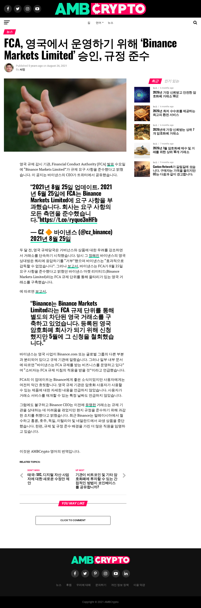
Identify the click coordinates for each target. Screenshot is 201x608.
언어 (98, 22)
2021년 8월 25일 (50, 238)
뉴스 (110, 22)
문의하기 (100, 585)
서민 (22, 69)
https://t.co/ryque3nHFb (68, 219)
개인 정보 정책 (120, 585)
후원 (69, 585)
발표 (110, 164)
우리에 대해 (83, 585)
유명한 (90, 405)
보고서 (73, 266)
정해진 (94, 255)
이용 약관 (139, 585)
